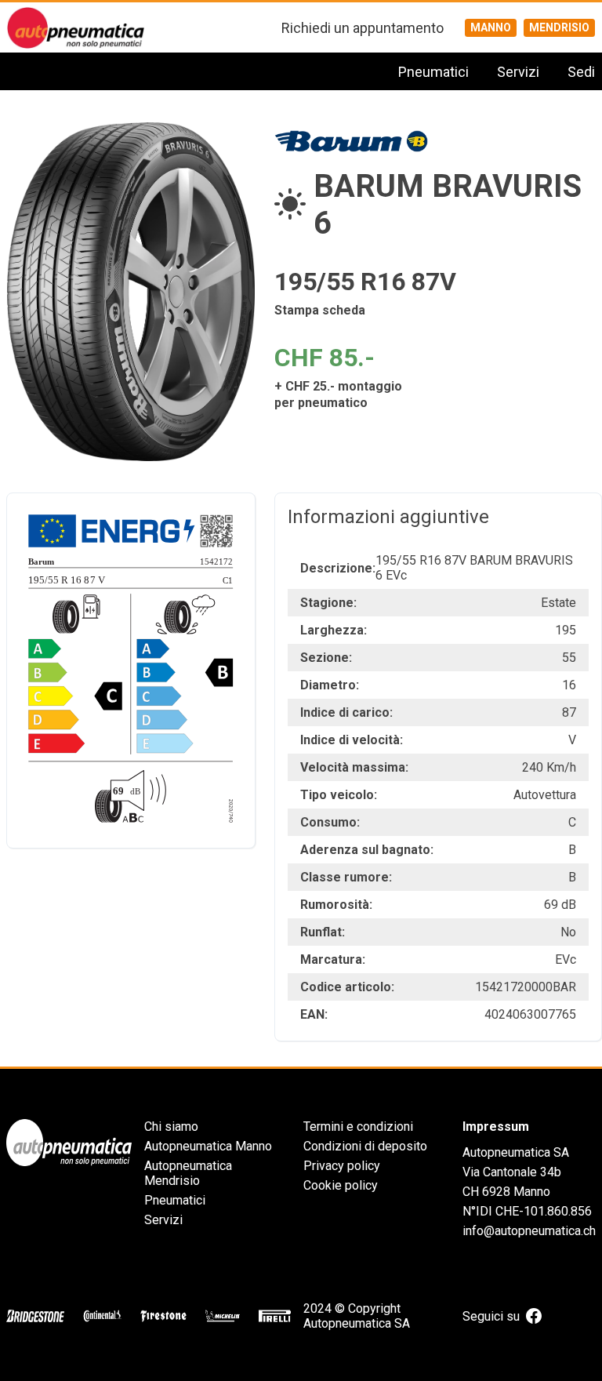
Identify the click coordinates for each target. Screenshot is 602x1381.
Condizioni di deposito (365, 1146)
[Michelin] (222, 1316)
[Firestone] (163, 1316)
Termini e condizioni (358, 1126)
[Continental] (102, 1316)
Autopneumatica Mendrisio (188, 1173)
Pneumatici (433, 72)
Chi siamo (171, 1126)
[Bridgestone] (35, 1316)
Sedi (581, 72)
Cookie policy (340, 1185)
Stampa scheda (319, 310)
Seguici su (491, 1316)
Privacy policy (341, 1165)
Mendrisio (559, 27)
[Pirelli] (275, 1316)
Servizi (518, 72)
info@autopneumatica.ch (529, 1230)
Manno (490, 27)
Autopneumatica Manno (208, 1146)
